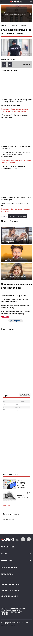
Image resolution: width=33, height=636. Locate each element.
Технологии (7, 560)
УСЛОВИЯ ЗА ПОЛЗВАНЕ (17, 608)
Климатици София (8, 519)
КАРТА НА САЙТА (16, 612)
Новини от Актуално (11, 584)
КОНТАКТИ (4, 614)
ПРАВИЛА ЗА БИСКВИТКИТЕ (10, 610)
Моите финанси (9, 567)
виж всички (6, 505)
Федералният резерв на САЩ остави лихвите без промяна (15, 14)
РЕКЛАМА (4, 612)
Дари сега (5, 317)
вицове (12, 216)
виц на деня (22, 216)
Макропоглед (7, 547)
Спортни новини (9, 596)
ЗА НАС (3, 608)
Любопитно (7, 574)
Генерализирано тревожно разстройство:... (24, 494)
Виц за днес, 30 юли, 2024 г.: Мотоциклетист (13, 259)
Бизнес (4, 553)
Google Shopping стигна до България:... (22, 484)
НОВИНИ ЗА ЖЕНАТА (10, 590)
